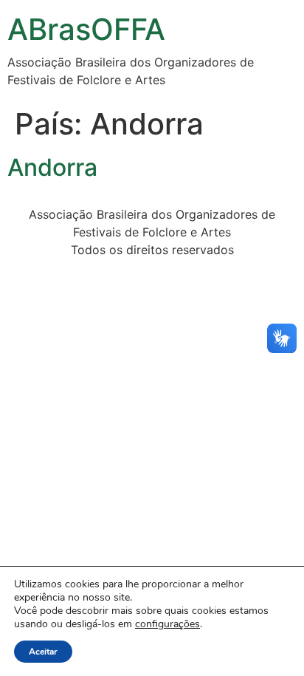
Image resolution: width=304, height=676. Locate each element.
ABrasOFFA (86, 29)
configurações (167, 624)
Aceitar (43, 652)
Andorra (52, 167)
